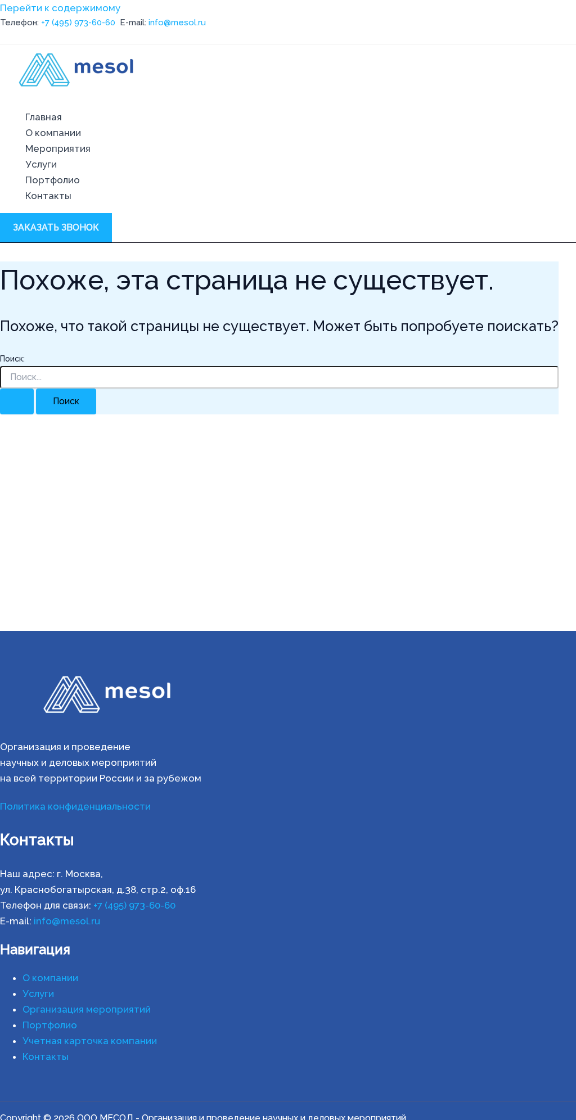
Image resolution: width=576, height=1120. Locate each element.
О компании (53, 132)
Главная (43, 117)
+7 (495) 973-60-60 (78, 22)
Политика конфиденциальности (75, 806)
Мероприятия (58, 148)
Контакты (48, 195)
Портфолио (52, 180)
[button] (56, 227)
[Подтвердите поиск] (17, 401)
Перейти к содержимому (60, 7)
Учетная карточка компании (89, 1040)
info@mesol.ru (177, 22)
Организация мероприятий (86, 1009)
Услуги (41, 164)
